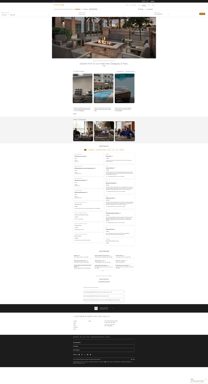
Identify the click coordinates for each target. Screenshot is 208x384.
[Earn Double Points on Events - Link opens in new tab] (83, 131)
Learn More (82, 110)
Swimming (121, 149)
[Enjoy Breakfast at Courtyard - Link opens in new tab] (125, 131)
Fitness (109, 149)
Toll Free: (109, 324)
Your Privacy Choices (109, 361)
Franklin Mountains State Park (104, 281)
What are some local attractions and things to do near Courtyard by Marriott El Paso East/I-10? (101, 299)
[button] (145, 1)
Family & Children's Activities (101, 149)
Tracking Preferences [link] (76, 361)
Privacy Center (101, 361)
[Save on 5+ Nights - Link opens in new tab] (104, 131)
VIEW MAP (141, 9)
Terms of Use (86, 361)
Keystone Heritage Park (104, 279)
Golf (113, 149)
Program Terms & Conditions (93, 361)
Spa (117, 149)
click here (202, 381)
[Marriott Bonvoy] (152, 1)
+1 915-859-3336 (150, 9)
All (85, 149)
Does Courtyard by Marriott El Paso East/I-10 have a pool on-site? (96, 296)
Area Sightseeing (91, 149)
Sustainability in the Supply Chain (126, 361)
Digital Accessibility (117, 361)
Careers (82, 361)
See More (74, 113)
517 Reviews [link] (85, 9)
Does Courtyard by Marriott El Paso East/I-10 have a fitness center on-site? (97, 292)
